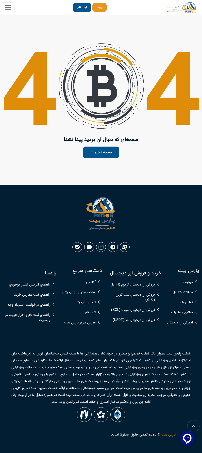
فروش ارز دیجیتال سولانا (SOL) (133, 310)
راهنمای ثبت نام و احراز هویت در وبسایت (27, 317)
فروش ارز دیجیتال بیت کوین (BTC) (135, 297)
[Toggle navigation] (8, 7)
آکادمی (91, 282)
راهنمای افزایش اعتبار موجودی (29, 284)
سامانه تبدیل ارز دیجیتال (79, 292)
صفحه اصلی (103, 152)
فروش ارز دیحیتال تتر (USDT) (134, 320)
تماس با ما (186, 302)
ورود (99, 7)
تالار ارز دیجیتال (85, 302)
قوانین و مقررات (182, 312)
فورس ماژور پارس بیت (80, 322)
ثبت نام (82, 7)
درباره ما (187, 282)
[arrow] (193, 426)
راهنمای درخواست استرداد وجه (29, 304)
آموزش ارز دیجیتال (180, 322)
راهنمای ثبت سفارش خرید (32, 294)
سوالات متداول (183, 292)
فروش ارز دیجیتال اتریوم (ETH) (133, 284)
